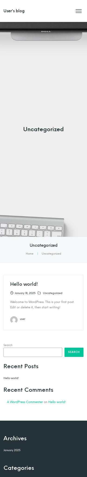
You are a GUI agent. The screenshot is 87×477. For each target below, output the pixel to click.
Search (7, 345)
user (22, 319)
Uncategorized (52, 293)
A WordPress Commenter (25, 402)
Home (29, 253)
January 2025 (11, 450)
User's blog (14, 11)
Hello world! (24, 284)
